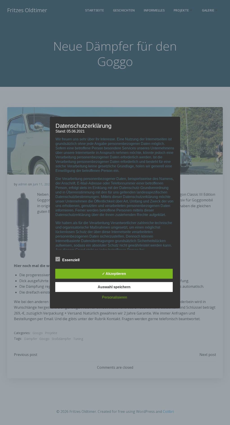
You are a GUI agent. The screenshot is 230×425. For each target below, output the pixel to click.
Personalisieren (114, 297)
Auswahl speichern (114, 287)
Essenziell (71, 260)
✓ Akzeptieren (114, 274)
